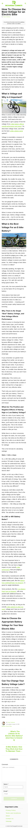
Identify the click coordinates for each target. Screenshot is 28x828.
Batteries (3, 726)
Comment (5, 764)
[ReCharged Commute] (14, 3)
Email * (6, 791)
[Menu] (2, 3)
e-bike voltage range (16, 131)
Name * (6, 784)
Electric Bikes (9, 726)
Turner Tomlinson (6, 16)
